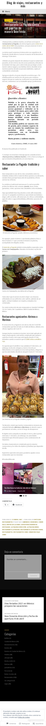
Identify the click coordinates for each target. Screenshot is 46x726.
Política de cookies (24, 717)
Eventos (6, 648)
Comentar (33, 576)
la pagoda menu (33, 527)
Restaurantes (7, 522)
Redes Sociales (9, 674)
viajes (6, 684)
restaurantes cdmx (20, 532)
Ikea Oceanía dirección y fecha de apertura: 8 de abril (21, 616)
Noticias (8, 20)
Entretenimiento (9, 645)
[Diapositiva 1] (20, 495)
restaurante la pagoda (11, 529)
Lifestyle (7, 658)
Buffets (6, 638)
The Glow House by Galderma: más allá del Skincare (20, 488)
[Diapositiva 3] (26, 495)
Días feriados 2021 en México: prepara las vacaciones (19, 603)
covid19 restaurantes (29, 524)
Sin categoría (8, 681)
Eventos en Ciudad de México (13, 651)
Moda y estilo (8, 661)
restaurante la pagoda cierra (31, 529)
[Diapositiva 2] (23, 495)
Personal (7, 671)
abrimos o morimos (30, 522)
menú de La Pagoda (10, 247)
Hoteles (6, 655)
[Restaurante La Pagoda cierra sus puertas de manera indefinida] (23, 26)
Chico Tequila (12, 491)
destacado (6, 527)
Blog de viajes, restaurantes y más (24, 4)
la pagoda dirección (18, 527)
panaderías (8, 667)
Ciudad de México (10, 641)
